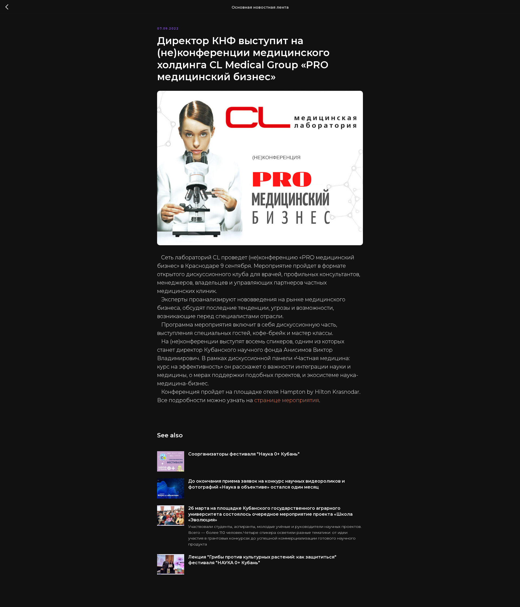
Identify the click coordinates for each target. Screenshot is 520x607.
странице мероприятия (286, 400)
